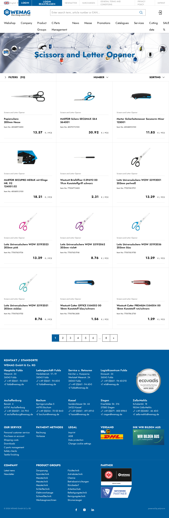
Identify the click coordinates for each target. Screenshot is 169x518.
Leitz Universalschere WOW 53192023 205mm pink (26, 246)
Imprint (161, 2)
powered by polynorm (156, 508)
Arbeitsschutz (74, 489)
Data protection (75, 440)
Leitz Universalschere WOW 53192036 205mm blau (139, 246)
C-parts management (14, 447)
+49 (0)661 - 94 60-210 (115, 380)
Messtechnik (42, 478)
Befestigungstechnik (77, 492)
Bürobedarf (73, 485)
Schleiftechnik (43, 489)
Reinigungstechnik (76, 496)
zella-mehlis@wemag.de (147, 414)
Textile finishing (11, 454)
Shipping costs (11, 440)
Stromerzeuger (75, 500)
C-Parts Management (59, 26)
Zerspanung (42, 470)
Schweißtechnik (43, 496)
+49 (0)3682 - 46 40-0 (146, 410)
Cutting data (153, 26)
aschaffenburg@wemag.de (19, 414)
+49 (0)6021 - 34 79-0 (17, 410)
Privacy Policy (141, 3)
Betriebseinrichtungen (78, 481)
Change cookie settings (79, 443)
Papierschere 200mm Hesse (12, 120)
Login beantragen (47, 3)
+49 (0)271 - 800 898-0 (115, 410)
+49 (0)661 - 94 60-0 (17, 380)
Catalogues (122, 23)
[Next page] (113, 338)
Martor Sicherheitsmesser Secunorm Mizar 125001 (140, 120)
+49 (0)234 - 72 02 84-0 (50, 410)
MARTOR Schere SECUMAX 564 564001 (78, 120)
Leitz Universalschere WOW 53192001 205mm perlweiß (139, 181)
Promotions (103, 23)
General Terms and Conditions (111, 3)
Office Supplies (33, 37)
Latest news (9, 470)
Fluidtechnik (73, 470)
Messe (88, 23)
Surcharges (88, 2)
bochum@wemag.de (48, 414)
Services (139, 23)
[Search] (141, 12)
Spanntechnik (42, 474)
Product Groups (41, 26)
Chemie (71, 478)
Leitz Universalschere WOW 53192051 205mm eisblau (26, 307)
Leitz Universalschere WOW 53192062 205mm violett (82, 246)
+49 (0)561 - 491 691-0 (82, 410)
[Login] (160, 12)
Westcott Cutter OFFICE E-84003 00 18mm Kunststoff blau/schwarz (80, 307)
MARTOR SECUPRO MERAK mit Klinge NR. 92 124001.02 (26, 183)
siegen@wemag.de (112, 414)
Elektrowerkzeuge (44, 492)
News (75, 23)
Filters (16, 77)
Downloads (9, 443)
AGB (70, 436)
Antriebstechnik (75, 474)
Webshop (18, 37)
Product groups (48, 465)
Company (26, 23)
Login (25, 2)
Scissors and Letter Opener (14, 112)
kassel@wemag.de (80, 414)
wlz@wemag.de (111, 384)
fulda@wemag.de (15, 384)
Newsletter (71, 2)
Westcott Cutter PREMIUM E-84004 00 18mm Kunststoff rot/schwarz (139, 307)
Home (6, 37)
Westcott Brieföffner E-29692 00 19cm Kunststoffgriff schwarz (79, 181)
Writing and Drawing (53, 37)
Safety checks (10, 451)
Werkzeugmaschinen (46, 500)
